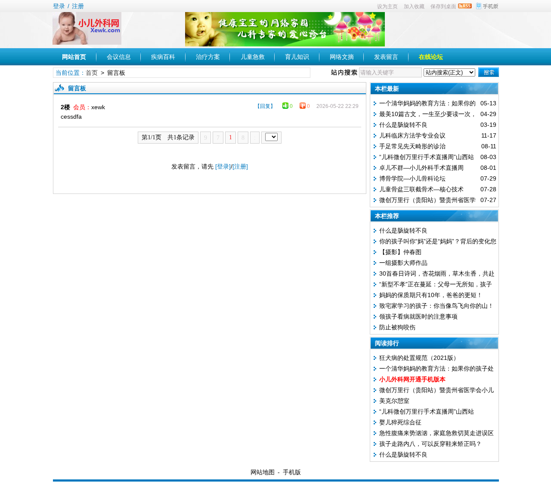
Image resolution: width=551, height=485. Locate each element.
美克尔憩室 (394, 400)
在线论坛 (431, 56)
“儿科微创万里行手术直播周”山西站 (426, 156)
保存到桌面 (443, 6)
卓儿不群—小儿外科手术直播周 (421, 167)
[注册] (240, 166)
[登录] (223, 166)
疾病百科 (163, 56)
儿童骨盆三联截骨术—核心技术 (421, 189)
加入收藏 (414, 6)
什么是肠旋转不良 (403, 124)
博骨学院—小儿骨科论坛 (412, 178)
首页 (92, 72)
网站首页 (74, 56)
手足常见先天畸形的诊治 (412, 146)
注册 (78, 6)
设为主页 (387, 6)
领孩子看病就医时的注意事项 (418, 316)
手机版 (292, 472)
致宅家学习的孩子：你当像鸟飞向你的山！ (436, 305)
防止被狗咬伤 (397, 327)
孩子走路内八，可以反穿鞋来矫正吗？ (430, 443)
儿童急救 (253, 56)
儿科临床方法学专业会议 (412, 135)
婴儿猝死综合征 (400, 422)
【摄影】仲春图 (400, 252)
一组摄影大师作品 (403, 262)
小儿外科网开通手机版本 (412, 379)
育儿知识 (297, 56)
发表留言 (386, 56)
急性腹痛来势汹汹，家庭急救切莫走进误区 (436, 433)
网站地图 (263, 472)
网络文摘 (342, 56)
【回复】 (265, 106)
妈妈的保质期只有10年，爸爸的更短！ (431, 295)
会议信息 (119, 56)
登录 (59, 6)
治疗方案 (208, 56)
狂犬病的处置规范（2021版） (419, 357)
